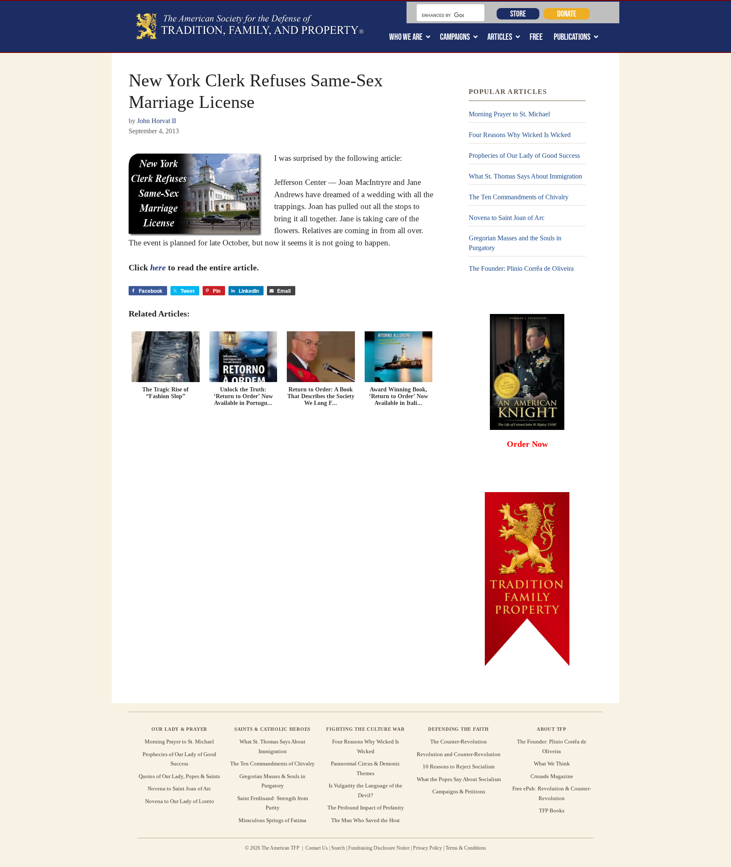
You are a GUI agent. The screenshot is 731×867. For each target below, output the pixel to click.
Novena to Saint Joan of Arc (506, 217)
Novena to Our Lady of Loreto (179, 801)
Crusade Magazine (551, 776)
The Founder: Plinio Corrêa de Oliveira (521, 268)
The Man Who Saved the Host (365, 820)
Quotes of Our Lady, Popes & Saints (179, 776)
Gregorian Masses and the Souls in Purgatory (515, 242)
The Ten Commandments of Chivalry (519, 197)
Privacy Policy (427, 848)
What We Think (552, 763)
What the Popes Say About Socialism (459, 779)
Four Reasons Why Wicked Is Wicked (520, 134)
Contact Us (316, 848)
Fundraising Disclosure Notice (378, 848)
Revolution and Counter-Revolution (458, 754)
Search (338, 848)
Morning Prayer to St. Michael (509, 114)
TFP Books (551, 810)
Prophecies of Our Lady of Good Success (524, 155)
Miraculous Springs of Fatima (272, 820)
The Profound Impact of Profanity (365, 807)
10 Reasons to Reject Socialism (459, 766)
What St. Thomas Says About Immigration (525, 176)
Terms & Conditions (465, 848)
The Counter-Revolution (458, 741)
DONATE (566, 13)
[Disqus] (282, 530)
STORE (518, 13)
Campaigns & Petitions (458, 791)
